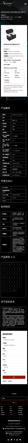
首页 (2, 406)
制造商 (11, 410)
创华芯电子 (20, 414)
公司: (4, 359)
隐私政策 (20, 410)
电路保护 (3, 15)
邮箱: (4, 370)
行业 (10, 412)
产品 (10, 406)
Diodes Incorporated (6, 19)
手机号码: (5, 365)
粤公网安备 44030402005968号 (14, 433)
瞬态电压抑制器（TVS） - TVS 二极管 (11, 17)
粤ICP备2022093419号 (14, 434)
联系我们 (10, 381)
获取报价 (11, 414)
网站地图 (20, 412)
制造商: (4, 337)
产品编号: (5, 343)
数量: (4, 348)
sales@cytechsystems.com (11, 90)
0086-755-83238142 (15, 423)
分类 (10, 408)
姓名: (4, 354)
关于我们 (3, 412)
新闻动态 (3, 414)
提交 (14, 377)
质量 (2, 410)
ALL (14, 290)
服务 (2, 408)
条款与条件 (20, 408)
